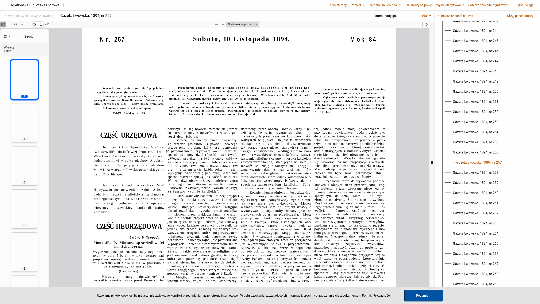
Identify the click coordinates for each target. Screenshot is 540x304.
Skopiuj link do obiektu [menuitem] (386, 5)
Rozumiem (423, 295)
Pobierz (356, 5)
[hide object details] (432, 162)
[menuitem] (476, 31)
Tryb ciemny (338, 5)
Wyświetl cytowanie (450, 5)
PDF (425, 16)
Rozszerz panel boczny (457, 16)
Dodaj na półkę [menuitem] (421, 5)
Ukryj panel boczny (520, 16)
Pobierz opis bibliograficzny (487, 5)
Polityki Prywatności (376, 295)
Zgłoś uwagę (524, 5)
